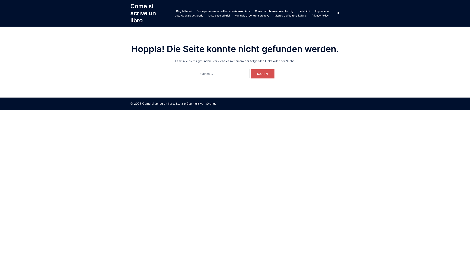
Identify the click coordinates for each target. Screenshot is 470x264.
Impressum (322, 11)
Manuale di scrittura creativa (252, 15)
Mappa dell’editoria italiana (290, 15)
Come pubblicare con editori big (274, 11)
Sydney (211, 103)
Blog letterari (183, 11)
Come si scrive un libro (143, 13)
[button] (338, 13)
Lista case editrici (219, 15)
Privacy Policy (320, 15)
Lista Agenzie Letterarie (188, 15)
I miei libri (304, 11)
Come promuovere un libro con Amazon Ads (223, 11)
